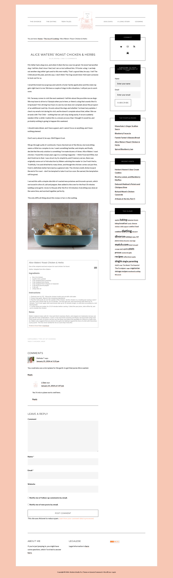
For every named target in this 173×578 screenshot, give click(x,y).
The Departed (134, 265)
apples (117, 220)
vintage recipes (121, 271)
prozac (118, 252)
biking (117, 223)
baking (123, 219)
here (87, 546)
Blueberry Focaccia (123, 133)
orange (117, 249)
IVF (137, 237)
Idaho (134, 237)
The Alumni (126, 265)
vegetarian (135, 268)
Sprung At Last (86, 20)
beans (136, 220)
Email (31, 470)
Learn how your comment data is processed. (76, 518)
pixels (131, 248)
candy (129, 223)
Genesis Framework (96, 572)
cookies (118, 231)
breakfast (123, 223)
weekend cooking (134, 271)
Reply (30, 375)
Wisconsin (118, 274)
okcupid (135, 245)
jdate (117, 241)
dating (127, 231)
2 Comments (71, 58)
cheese (134, 223)
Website (31, 484)
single (118, 261)
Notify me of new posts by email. (44, 504)
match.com (122, 244)
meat (43, 341)
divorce (120, 236)
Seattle (134, 257)
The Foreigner (120, 268)
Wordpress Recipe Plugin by (39, 325)
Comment (32, 419)
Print (95, 267)
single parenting (130, 261)
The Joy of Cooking (47, 339)
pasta (122, 249)
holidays (128, 237)
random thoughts (127, 252)
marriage (132, 240)
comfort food (134, 226)
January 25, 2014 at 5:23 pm (47, 361)
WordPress (107, 572)
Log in (114, 572)
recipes (119, 256)
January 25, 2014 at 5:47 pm (52, 386)
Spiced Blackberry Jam (124, 149)
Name (31, 456)
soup (120, 265)
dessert (135, 232)
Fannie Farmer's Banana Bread (127, 138)
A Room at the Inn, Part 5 (125, 199)
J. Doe (43, 383)
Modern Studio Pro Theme (78, 572)
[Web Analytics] (114, 542)
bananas (130, 220)
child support (124, 226)
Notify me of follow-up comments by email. (48, 498)
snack (117, 265)
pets (126, 249)
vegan (128, 268)
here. (30, 553)
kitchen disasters (124, 240)
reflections (127, 257)
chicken (36, 341)
